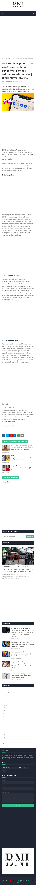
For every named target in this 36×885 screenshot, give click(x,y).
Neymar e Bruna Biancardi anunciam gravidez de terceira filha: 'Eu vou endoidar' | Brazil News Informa (22, 665)
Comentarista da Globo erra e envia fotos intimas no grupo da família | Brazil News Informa (21, 654)
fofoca (4, 720)
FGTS (4, 711)
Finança (5, 714)
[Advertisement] (18, 37)
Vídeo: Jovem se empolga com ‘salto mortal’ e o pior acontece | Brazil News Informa (21, 675)
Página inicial (5, 58)
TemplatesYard (16, 880)
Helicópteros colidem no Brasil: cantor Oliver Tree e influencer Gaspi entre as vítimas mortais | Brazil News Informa (17, 569)
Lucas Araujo (8, 81)
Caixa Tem (5, 696)
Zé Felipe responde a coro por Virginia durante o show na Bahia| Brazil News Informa (21, 458)
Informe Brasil (10, 426)
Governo (5, 723)
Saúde (4, 738)
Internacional (6, 729)
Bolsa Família (6, 693)
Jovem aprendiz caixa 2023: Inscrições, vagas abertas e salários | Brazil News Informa (22, 644)
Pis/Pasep (5, 732)
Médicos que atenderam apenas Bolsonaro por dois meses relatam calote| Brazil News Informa (22, 447)
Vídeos (4, 744)
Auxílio (4, 690)
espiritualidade (6, 708)
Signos (4, 741)
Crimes (4, 699)
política (4, 735)
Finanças (5, 717)
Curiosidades (6, 702)
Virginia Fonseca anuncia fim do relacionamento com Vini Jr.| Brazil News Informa (22, 468)
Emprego (5, 705)
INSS (4, 726)
